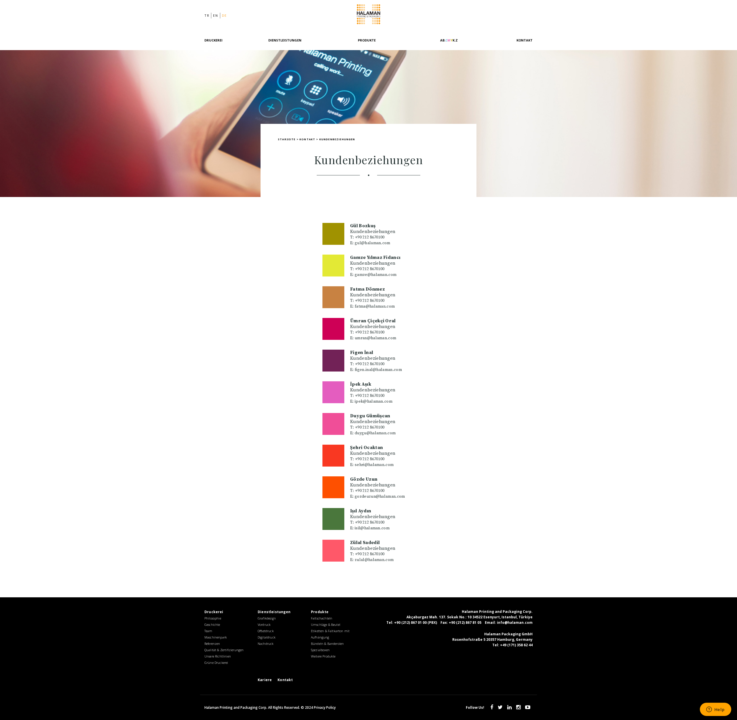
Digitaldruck (267, 637)
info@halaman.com (515, 622)
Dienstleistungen (284, 40)
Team (208, 631)
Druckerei (213, 40)
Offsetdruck (266, 631)
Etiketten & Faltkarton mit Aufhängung (330, 634)
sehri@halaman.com (374, 464)
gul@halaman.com (372, 243)
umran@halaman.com (375, 338)
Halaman (368, 15)
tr (206, 15)
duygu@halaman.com (375, 433)
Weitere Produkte (323, 656)
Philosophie (212, 618)
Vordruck (264, 624)
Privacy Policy (325, 707)
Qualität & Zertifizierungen (224, 650)
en (215, 15)
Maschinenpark (215, 637)
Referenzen (212, 643)
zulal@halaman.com (374, 559)
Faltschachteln (321, 618)
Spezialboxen (320, 650)
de (224, 15)
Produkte (367, 40)
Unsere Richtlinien (217, 656)
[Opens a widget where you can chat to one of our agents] (715, 710)
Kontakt (524, 40)
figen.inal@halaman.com (378, 369)
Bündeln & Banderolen (327, 643)
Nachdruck (265, 643)
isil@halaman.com (372, 528)
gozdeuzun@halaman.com (380, 496)
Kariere (265, 679)
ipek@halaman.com (373, 401)
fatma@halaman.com (375, 306)
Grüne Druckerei (216, 662)
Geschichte (212, 624)
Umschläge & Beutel (325, 624)
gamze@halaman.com (375, 274)
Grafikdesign (267, 618)
